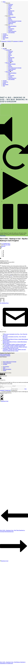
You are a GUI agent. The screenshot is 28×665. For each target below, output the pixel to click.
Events (9, 18)
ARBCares (10, 23)
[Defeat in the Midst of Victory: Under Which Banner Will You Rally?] (15, 340)
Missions (10, 13)
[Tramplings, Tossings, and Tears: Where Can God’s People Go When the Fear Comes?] (15, 348)
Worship (10, 12)
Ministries (7, 49)
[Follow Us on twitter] (4, 374)
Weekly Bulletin (12, 17)
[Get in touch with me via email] (15, 329)
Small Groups (11, 10)
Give (4, 39)
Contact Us (5, 35)
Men (9, 9)
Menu (4, 1)
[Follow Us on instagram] (2, 374)
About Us (7, 71)
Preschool (10, 4)
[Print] (0, 258)
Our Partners (11, 28)
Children (10, 5)
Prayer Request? (12, 22)
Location (10, 30)
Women (10, 8)
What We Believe (12, 26)
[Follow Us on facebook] (1, 374)
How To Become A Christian (14, 21)
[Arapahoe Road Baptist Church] (11, 41)
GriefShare (10, 14)
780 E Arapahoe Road (5, 354)
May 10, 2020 (7, 244)
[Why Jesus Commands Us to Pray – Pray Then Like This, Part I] (15, 335)
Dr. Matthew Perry (5, 243)
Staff (9, 27)
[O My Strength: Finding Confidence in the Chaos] (14, 344)
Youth (9, 6)
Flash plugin (3, 235)
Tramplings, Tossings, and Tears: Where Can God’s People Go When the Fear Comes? (14, 350)
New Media (5, 37)
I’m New (5, 33)
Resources (7, 62)
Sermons (10, 19)
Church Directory (12, 31)
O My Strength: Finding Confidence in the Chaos (14, 345)
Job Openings (11, 32)
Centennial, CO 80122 (5, 355)
